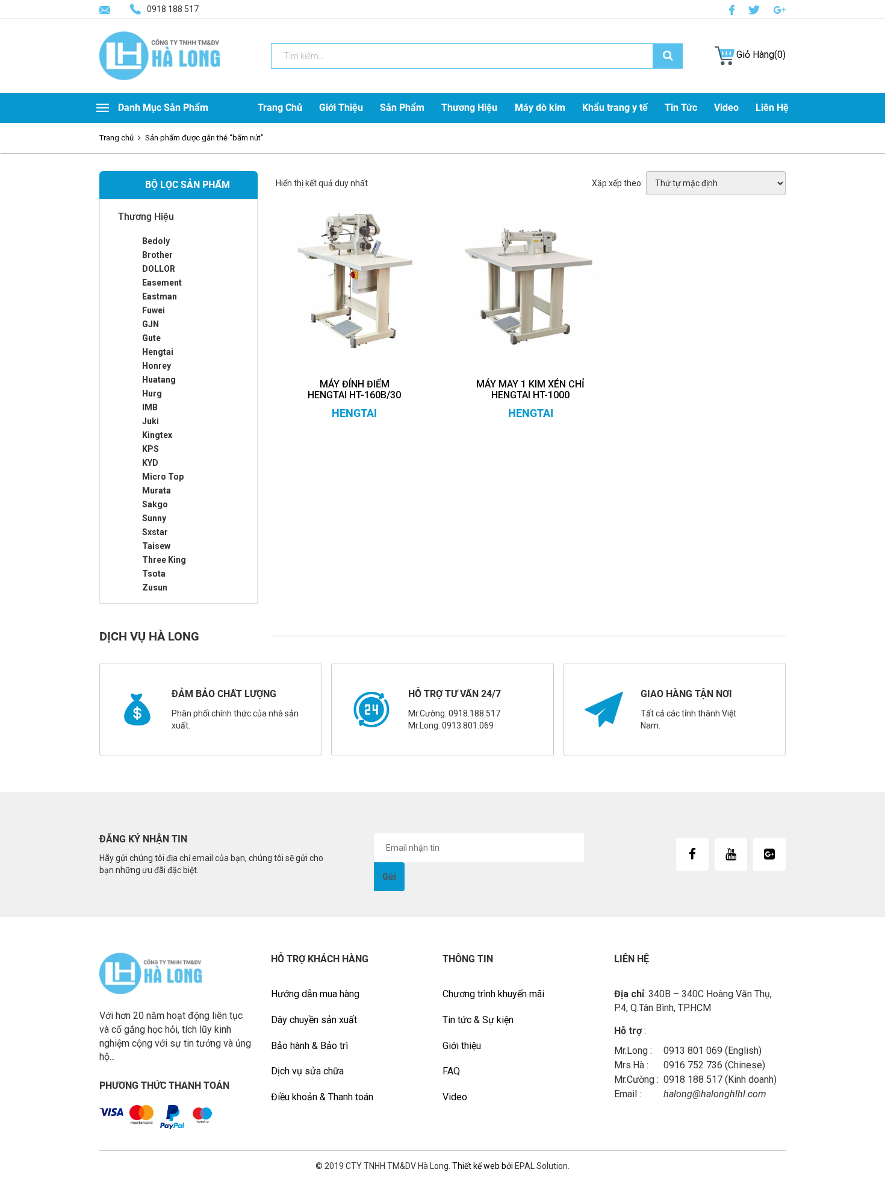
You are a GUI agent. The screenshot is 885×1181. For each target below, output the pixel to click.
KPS (150, 449)
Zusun (154, 587)
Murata (156, 490)
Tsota (154, 573)
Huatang (159, 379)
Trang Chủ (280, 107)
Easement (162, 282)
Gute (151, 338)
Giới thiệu (461, 1045)
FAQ (451, 1071)
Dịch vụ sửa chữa (307, 1071)
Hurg (152, 393)
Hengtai (157, 352)
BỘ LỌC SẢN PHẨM (187, 184)
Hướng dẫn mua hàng (315, 994)
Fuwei (153, 310)
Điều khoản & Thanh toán (322, 1097)
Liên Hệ (772, 107)
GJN (150, 324)
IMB (150, 407)
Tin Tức (681, 107)
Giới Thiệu (341, 107)
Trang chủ (116, 137)
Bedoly (156, 241)
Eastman (159, 296)
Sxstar (155, 532)
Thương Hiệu (469, 107)
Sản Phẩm (402, 107)
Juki (150, 421)
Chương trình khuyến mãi (493, 994)
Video (726, 107)
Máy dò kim (540, 107)
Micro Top (163, 476)
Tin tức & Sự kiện (478, 1020)
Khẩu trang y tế (615, 107)
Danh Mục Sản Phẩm (163, 107)
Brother (157, 255)
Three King (164, 560)
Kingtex (157, 435)
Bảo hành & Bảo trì (309, 1045)
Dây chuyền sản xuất (314, 1020)
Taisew (156, 546)
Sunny (154, 518)
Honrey (156, 366)
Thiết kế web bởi (481, 1166)
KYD (150, 463)
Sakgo (155, 504)
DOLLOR (158, 269)
